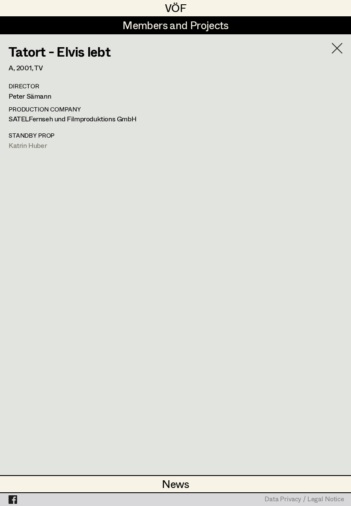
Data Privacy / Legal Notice (304, 499)
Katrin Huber (28, 145)
